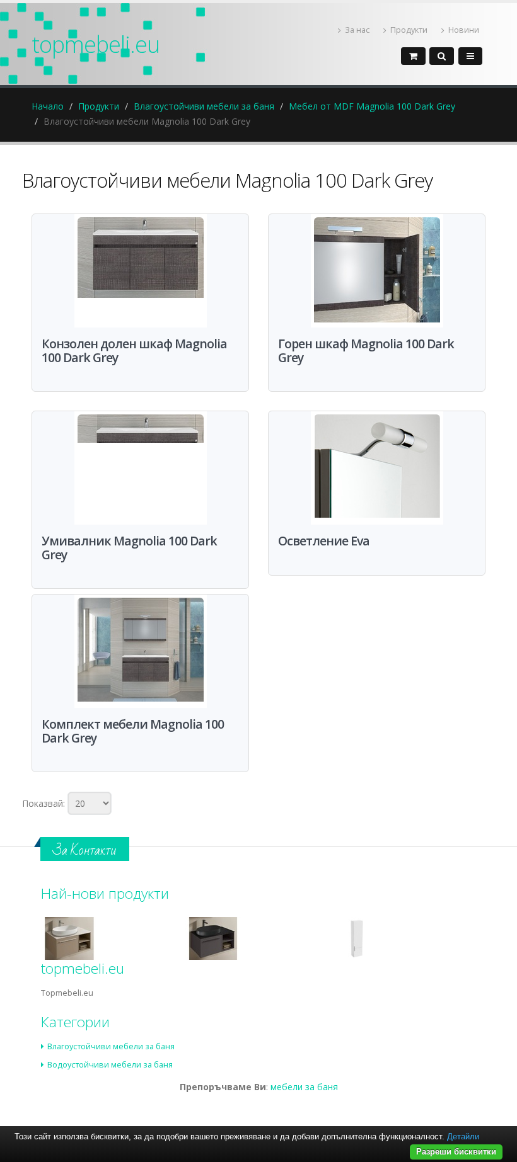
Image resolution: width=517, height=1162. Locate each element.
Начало (48, 106)
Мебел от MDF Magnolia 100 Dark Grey (372, 106)
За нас (357, 30)
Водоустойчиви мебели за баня (110, 1064)
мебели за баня (304, 1087)
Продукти (408, 30)
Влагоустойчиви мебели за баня (204, 106)
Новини (463, 30)
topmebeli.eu (96, 44)
